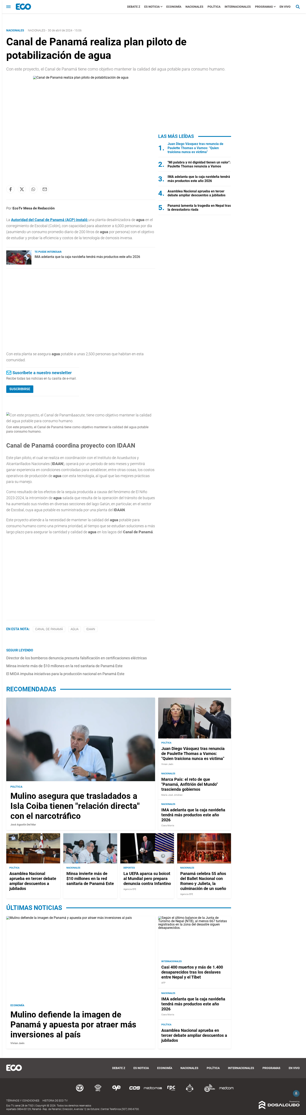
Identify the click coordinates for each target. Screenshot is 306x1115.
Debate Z (133, 6)
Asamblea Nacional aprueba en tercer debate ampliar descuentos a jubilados (196, 193)
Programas (264, 6)
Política (214, 6)
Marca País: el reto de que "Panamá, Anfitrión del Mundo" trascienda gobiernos (189, 784)
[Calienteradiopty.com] (189, 1091)
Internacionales (238, 6)
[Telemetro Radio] (208, 1091)
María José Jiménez (171, 795)
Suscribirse (19, 389)
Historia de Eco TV (55, 1100)
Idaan (90, 629)
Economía (173, 6)
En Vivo (285, 6)
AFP (163, 982)
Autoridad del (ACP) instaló (49, 220)
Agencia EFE (129, 889)
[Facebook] (10, 189)
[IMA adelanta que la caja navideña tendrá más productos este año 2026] (18, 263)
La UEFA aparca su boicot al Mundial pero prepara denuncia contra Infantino (147, 878)
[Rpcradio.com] (171, 1091)
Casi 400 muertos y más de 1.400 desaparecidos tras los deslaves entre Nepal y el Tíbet (192, 971)
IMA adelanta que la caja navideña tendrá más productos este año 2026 (87, 257)
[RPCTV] (98, 1091)
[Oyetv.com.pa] (116, 1091)
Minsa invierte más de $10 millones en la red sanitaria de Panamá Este (64, 666)
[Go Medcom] (153, 1091)
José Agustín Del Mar (23, 824)
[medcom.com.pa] (226, 1091)
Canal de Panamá (49, 629)
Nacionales (194, 6)
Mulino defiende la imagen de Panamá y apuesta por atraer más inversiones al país (73, 1025)
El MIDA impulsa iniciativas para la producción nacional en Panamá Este (65, 674)
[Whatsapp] (33, 189)
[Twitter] (22, 189)
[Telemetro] (80, 1091)
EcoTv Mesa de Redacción (33, 208)
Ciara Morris (167, 825)
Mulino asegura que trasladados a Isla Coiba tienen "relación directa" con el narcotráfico (75, 806)
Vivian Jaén (167, 764)
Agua (74, 629)
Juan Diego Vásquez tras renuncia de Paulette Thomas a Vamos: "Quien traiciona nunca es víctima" (195, 148)
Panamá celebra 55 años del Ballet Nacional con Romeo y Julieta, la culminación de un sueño (203, 881)
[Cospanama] (135, 1091)
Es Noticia (152, 6)
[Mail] (45, 189)
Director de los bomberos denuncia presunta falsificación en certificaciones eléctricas (76, 658)
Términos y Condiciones (22, 1100)
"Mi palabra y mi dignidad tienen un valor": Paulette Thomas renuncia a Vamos (199, 164)
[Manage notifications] (296, 1093)
